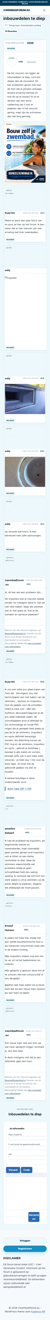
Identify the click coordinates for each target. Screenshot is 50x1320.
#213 (42, 213)
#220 (42, 451)
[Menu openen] (44, 10)
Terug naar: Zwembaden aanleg (24, 25)
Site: (10, 1154)
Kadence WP (38, 1311)
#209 (30, 42)
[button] (25, 399)
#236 (42, 682)
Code (26, 1169)
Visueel (13, 1169)
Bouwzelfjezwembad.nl (15, 633)
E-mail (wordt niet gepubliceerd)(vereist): (24, 1144)
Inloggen (25, 1240)
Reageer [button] (11, 48)
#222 (29, 584)
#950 (26, 930)
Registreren (25, 1248)
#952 (29, 1035)
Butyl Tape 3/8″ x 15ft (19, 788)
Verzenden (34, 1217)
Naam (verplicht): (15, 1135)
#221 (42, 524)
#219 (42, 378)
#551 (27, 832)
